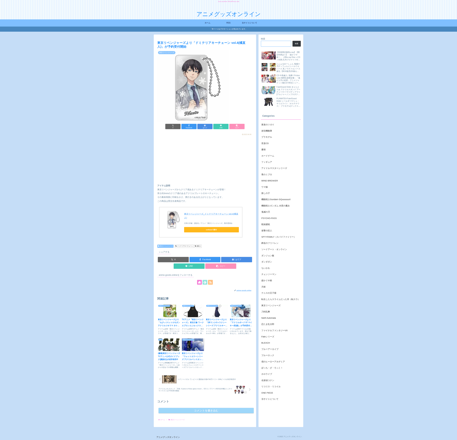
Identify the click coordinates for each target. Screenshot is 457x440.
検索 (263, 39)
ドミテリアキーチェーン (185, 246)
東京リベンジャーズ (166, 246)
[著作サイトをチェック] (199, 282)
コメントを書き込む (206, 410)
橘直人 (199, 246)
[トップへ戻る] (453, 436)
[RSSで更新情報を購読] (210, 282)
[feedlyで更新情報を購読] (205, 282)
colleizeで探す (211, 230)
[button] (237, 126)
